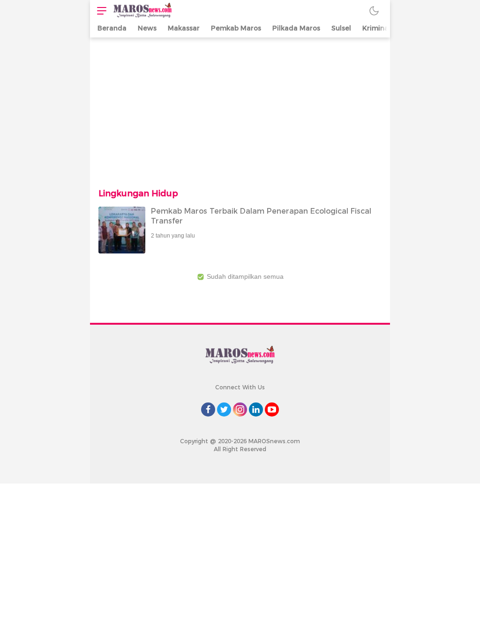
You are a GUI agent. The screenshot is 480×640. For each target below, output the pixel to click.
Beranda (112, 28)
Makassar (184, 28)
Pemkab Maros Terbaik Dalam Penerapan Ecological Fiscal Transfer (261, 216)
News (147, 28)
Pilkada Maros (296, 28)
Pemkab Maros (236, 28)
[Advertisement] (240, 107)
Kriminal (376, 28)
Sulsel (341, 28)
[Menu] (99, 10)
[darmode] (374, 10)
